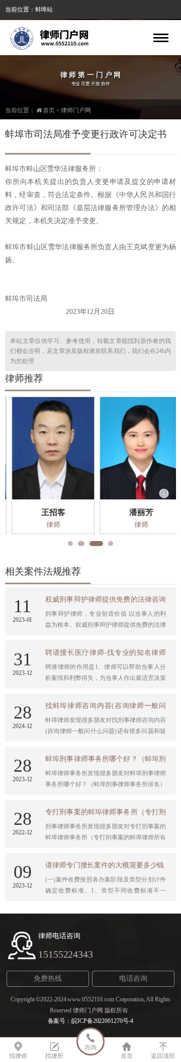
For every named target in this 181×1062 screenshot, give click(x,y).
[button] (70, 543)
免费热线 (48, 978)
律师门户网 (76, 110)
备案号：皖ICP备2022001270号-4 (91, 1020)
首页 (49, 110)
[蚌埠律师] (55, 37)
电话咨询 (133, 978)
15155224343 (65, 954)
